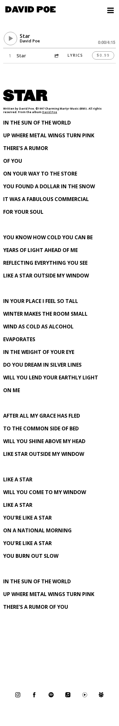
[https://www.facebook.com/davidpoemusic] (34, 694)
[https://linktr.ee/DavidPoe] (101, 694)
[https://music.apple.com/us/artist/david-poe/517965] (67, 694)
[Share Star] (56, 56)
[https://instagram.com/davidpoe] (17, 694)
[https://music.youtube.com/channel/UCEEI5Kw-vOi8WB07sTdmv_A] (84, 694)
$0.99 (103, 55)
